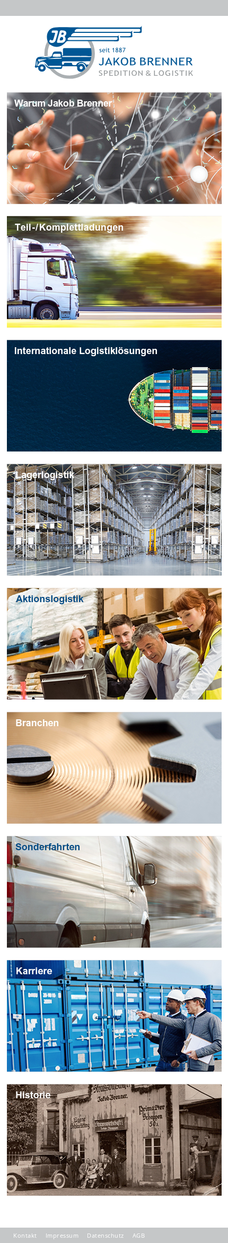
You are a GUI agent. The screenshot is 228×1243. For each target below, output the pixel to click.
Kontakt (25, 1235)
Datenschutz (105, 1235)
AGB (139, 1235)
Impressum (62, 1235)
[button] (205, 15)
